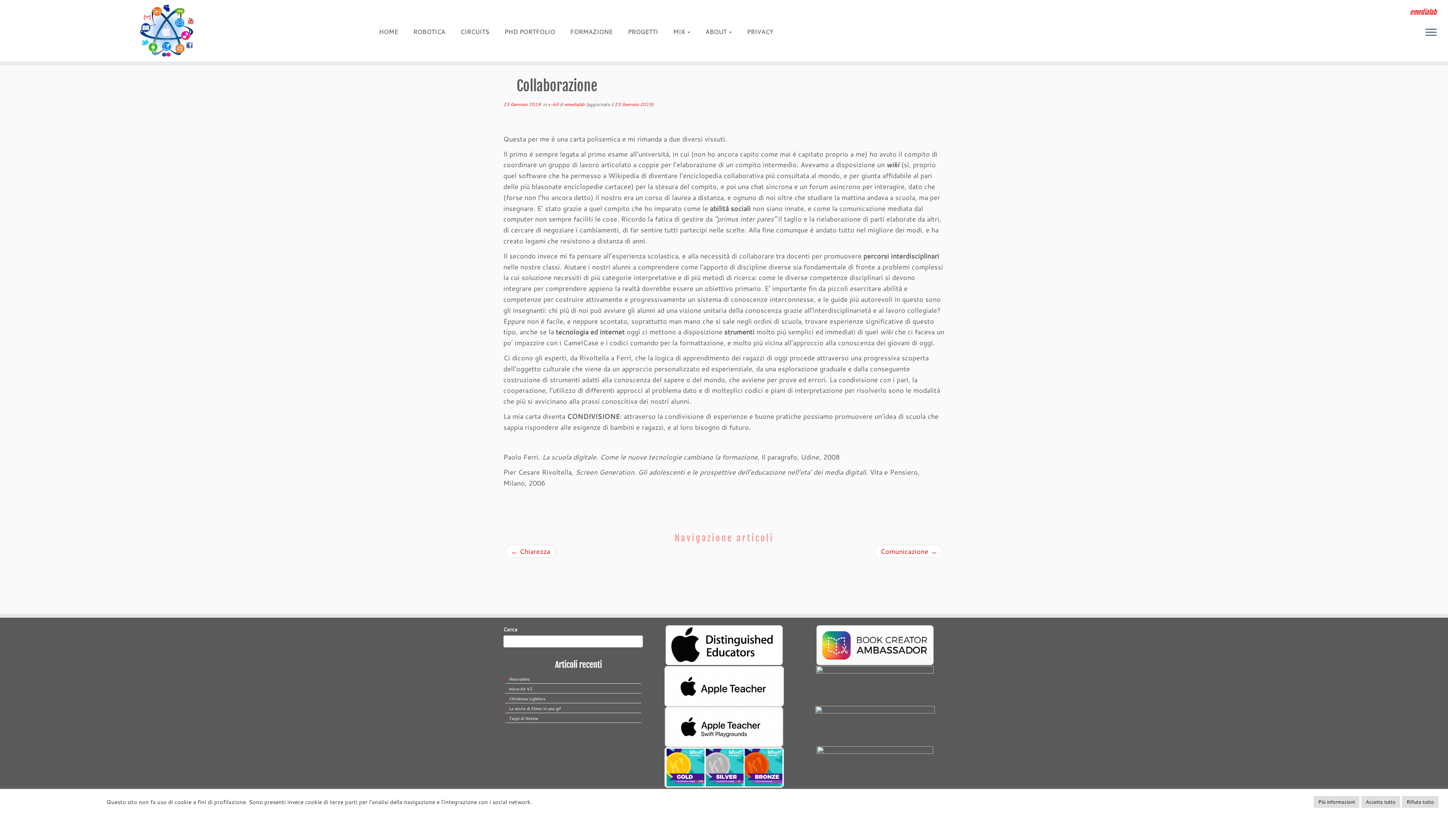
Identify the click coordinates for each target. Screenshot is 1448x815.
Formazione (591, 31)
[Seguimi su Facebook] (420, 14)
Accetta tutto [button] (1381, 801)
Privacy (760, 31)
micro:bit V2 (520, 689)
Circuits (474, 31)
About (717, 31)
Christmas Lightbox (527, 699)
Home (388, 31)
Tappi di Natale (523, 718)
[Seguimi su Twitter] (408, 14)
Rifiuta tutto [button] (1420, 801)
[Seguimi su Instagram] (431, 14)
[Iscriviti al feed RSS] (385, 14)
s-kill (554, 104)
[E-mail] (396, 14)
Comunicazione (908, 551)
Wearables (519, 679)
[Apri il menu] (1431, 32)
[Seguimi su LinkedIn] (443, 14)
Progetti (643, 31)
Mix (680, 31)
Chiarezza (530, 551)
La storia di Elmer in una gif (535, 709)
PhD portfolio (530, 31)
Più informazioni (1336, 801)
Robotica (429, 31)
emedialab (574, 104)
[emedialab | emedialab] (167, 31)
